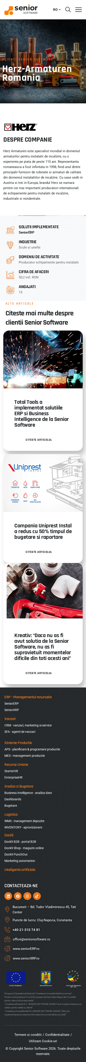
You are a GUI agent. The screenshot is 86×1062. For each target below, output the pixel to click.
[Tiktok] (37, 896)
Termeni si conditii (28, 1035)
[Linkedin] (8, 896)
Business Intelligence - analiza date (28, 793)
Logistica (11, 814)
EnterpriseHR (13, 777)
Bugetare (10, 805)
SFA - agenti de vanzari (19, 731)
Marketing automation (19, 861)
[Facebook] (18, 896)
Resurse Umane (16, 764)
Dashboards (12, 799)
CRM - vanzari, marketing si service (28, 725)
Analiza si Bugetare (18, 786)
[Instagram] (27, 896)
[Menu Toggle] (78, 9)
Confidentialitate (57, 1035)
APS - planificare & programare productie (32, 749)
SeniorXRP (11, 710)
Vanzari (10, 718)
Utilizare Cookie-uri (43, 1041)
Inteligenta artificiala (19, 869)
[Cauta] (68, 9)
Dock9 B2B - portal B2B (20, 841)
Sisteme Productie (18, 742)
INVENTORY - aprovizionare (23, 827)
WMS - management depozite (24, 821)
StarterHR (11, 771)
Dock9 (8, 835)
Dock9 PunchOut (16, 854)
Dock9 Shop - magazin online (24, 848)
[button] (56, 10)
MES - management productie (24, 755)
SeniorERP (26, 232)
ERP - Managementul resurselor (28, 697)
